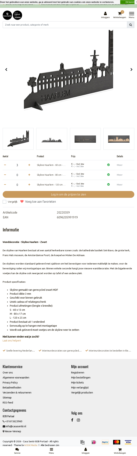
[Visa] (129, 443)
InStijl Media (31, 445)
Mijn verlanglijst (80, 387)
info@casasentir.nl (16, 426)
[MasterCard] (118, 443)
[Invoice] (83, 443)
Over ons (8, 372)
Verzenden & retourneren (17, 392)
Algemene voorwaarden (16, 377)
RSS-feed (8, 402)
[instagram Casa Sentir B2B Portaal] (78, 420)
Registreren (77, 372)
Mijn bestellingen (80, 377)
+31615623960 (13, 421)
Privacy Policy (10, 382)
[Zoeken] (130, 25)
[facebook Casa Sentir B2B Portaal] (72, 420)
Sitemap (7, 397)
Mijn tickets (77, 382)
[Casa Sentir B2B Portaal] (12, 15)
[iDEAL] (95, 443)
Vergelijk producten (82, 392)
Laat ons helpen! (12, 340)
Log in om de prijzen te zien (68, 194)
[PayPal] (106, 443)
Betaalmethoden (12, 387)
